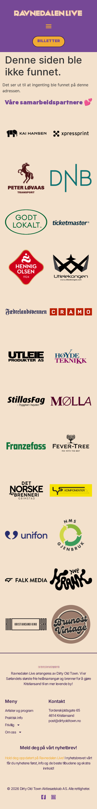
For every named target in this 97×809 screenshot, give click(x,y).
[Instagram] (53, 797)
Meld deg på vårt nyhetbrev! (48, 747)
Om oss (10, 732)
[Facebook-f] (43, 797)
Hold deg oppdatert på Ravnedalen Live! (34, 758)
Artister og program (19, 710)
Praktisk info (14, 718)
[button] (48, 26)
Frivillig (9, 725)
